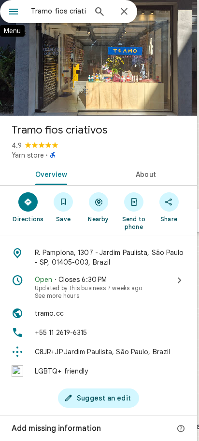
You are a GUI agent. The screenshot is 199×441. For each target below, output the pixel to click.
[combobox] (58, 11)
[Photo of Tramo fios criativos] (98, 58)
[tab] (49, 173)
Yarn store (28, 155)
